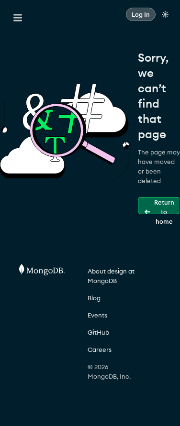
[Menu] (18, 18)
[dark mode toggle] (165, 14)
